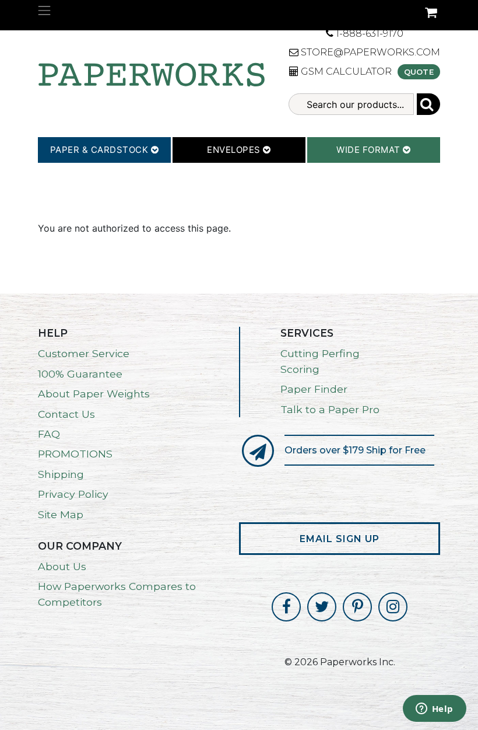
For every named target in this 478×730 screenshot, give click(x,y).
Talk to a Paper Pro (329, 409)
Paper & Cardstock (100, 149)
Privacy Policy (73, 494)
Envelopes (235, 149)
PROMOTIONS (75, 454)
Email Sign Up (339, 538)
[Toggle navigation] (44, 10)
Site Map (60, 514)
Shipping (61, 474)
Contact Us (66, 414)
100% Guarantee (80, 374)
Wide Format (369, 149)
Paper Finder (313, 389)
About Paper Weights (94, 393)
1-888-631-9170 (368, 33)
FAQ (49, 434)
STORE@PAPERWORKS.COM (369, 52)
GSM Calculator (345, 71)
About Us (62, 566)
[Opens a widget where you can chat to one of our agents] (434, 709)
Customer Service (83, 353)
